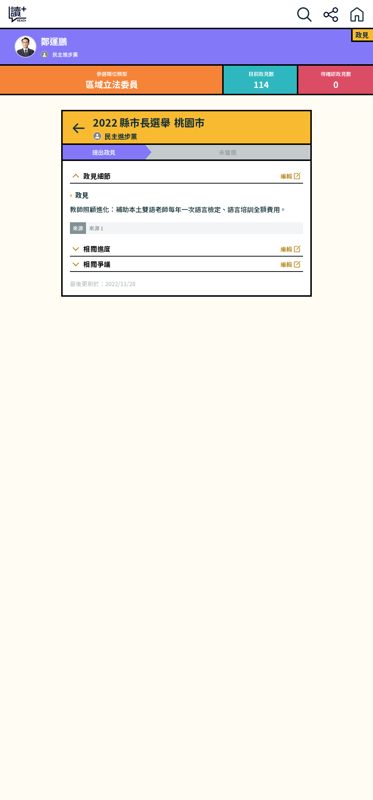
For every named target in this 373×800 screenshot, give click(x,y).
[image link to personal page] (25, 47)
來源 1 (96, 228)
